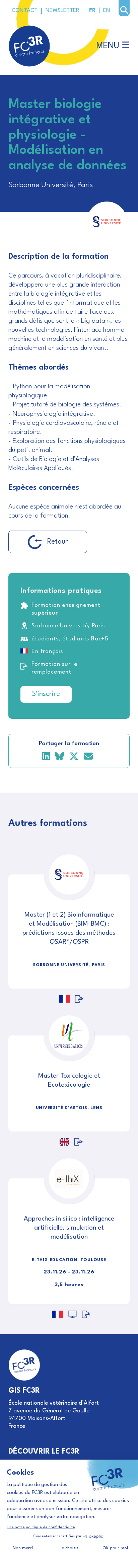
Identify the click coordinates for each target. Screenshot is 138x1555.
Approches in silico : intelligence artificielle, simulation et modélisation (69, 1228)
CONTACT (25, 10)
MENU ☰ (113, 46)
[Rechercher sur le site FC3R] (124, 10)
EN (106, 10)
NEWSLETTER (62, 10)
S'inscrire (46, 694)
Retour (57, 541)
